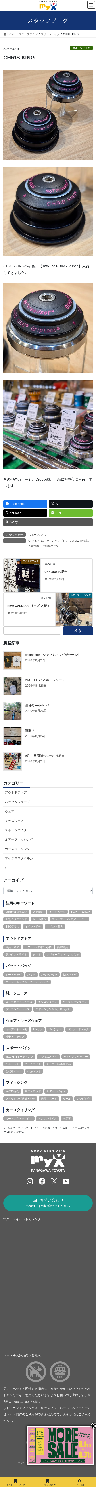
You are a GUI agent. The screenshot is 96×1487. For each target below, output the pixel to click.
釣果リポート (49, 1098)
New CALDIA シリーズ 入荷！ (28, 606)
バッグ (31, 974)
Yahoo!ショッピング (48, 1485)
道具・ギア (12, 947)
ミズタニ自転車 (78, 540)
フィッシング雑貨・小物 (20, 1098)
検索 (77, 631)
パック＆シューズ (17, 802)
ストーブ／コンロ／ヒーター (69, 919)
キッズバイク (33, 1064)
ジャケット (55, 1029)
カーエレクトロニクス (19, 1118)
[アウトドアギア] (22, 575)
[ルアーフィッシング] (74, 609)
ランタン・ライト (16, 954)
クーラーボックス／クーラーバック (27, 982)
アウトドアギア (16, 792)
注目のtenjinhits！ (37, 705)
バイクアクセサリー (76, 1056)
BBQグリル (12, 926)
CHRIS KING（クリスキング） (46, 540)
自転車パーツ (51, 545)
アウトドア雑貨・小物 (38, 947)
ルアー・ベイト (56, 1091)
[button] (48, 1203)
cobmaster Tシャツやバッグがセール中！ (54, 654)
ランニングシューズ (18, 1009)
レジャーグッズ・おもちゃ (63, 954)
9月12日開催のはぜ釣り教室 (45, 755)
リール (67, 1098)
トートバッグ (14, 974)
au (6, 867)
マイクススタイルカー (20, 858)
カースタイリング (17, 849)
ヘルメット (12, 1064)
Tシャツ (37, 1029)
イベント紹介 (33, 926)
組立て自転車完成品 (59, 1064)
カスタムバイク (48, 1056)
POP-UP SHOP (80, 911)
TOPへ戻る (79, 1485)
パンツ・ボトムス (78, 1029)
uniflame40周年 (55, 572)
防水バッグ (70, 974)
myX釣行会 (12, 1091)
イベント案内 (55, 926)
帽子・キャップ (15, 1036)
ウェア (9, 811)
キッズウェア (14, 820)
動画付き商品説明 (16, 911)
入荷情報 (33, 545)
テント (37, 954)
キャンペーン (57, 911)
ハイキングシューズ (75, 1001)
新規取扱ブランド (16, 919)
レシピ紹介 (83, 1098)
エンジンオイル (47, 1118)
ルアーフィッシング (19, 839)
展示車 (67, 1118)
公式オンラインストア (16, 1485)
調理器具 (62, 947)
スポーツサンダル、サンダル (52, 1009)
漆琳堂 (29, 730)
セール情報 (39, 919)
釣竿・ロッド (33, 1091)
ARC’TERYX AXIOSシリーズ (45, 680)
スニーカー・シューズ (19, 1001)
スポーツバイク (81, 48)
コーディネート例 (16, 1029)
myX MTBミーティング (19, 1056)
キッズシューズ (47, 1001)
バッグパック (49, 974)
